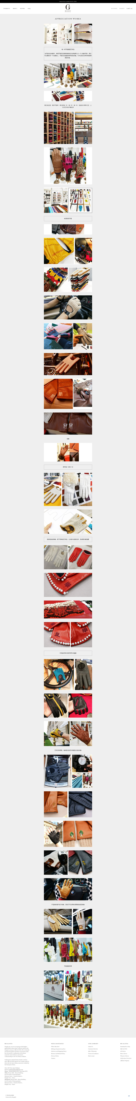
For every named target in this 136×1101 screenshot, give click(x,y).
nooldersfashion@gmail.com (15, 1069)
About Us (90, 1046)
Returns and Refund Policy (58, 1053)
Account (114, 8)
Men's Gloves (123, 1053)
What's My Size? (55, 1046)
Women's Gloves (124, 1056)
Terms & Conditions (93, 1053)
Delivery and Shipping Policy (58, 1051)
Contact (53, 1058)
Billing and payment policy (58, 1049)
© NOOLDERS (10, 1095)
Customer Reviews (93, 1049)
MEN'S (15, 8)
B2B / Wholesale (92, 1051)
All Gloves (123, 1051)
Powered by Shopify (11, 1097)
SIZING (22, 8)
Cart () (129, 8)
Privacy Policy (55, 1056)
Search (121, 8)
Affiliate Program (124, 1060)
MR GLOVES (123, 1049)
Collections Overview (125, 1058)
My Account (91, 1056)
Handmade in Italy (125, 1046)
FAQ (29, 8)
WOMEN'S (7, 8)
